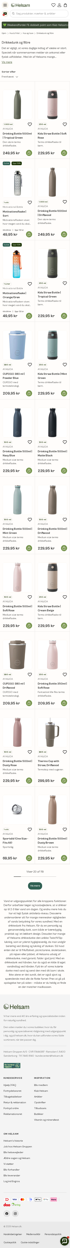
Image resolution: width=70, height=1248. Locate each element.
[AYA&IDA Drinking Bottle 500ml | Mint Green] (17, 500)
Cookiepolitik (10, 1242)
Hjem (4, 33)
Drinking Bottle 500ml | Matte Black (52, 453)
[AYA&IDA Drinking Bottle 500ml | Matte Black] (52, 422)
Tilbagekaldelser (13, 1096)
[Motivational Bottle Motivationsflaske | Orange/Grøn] (17, 264)
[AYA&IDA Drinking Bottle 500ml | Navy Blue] (17, 422)
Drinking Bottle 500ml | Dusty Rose (17, 763)
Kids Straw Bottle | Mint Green (52, 376)
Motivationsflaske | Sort (14, 213)
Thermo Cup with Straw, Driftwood (48, 763)
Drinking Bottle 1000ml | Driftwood (52, 213)
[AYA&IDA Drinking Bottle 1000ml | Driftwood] (52, 182)
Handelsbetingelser (13, 1234)
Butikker (38, 1114)
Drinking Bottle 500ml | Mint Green (17, 531)
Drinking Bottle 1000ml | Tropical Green (17, 135)
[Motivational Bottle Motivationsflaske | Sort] (17, 183)
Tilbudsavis (40, 1108)
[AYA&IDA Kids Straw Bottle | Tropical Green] (52, 263)
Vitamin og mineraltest (46, 1119)
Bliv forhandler (12, 1169)
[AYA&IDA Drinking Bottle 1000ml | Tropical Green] (17, 105)
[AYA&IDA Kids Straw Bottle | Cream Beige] (52, 577)
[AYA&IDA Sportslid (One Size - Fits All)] (17, 810)
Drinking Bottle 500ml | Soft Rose (17, 608)
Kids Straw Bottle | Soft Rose (52, 135)
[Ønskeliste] (53, 5)
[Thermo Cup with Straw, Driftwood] (52, 732)
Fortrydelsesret (12, 1090)
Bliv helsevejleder (13, 1152)
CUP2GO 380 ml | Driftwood (14, 685)
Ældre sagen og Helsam (17, 1158)
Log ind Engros (12, 1181)
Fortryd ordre (11, 1108)
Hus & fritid (15, 33)
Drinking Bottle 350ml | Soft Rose (52, 685)
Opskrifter (40, 1102)
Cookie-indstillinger (30, 1242)
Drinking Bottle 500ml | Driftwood (52, 531)
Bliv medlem (41, 1085)
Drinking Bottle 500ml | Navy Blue (17, 453)
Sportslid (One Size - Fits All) (15, 840)
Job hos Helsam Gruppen (18, 1146)
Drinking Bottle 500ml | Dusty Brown (52, 840)
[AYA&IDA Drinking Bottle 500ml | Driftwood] (52, 500)
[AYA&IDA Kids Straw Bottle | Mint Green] (52, 345)
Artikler (38, 1096)
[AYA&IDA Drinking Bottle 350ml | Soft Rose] (52, 655)
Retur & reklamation (15, 1102)
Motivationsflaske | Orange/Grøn (14, 295)
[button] (65, 5)
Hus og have (28, 33)
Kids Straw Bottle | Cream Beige (49, 608)
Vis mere (7, 62)
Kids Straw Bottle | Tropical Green (49, 294)
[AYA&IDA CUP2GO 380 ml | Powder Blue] (17, 345)
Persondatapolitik (53, 1234)
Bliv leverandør (12, 1175)
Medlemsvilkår (33, 1234)
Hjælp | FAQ (10, 1085)
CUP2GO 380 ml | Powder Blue (14, 376)
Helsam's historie (13, 1140)
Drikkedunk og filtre (45, 33)
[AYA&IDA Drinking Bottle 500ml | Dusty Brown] (52, 810)
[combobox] (39, 13)
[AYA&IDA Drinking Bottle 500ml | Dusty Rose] (17, 732)
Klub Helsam (41, 1090)
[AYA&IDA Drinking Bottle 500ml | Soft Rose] (17, 577)
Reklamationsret (13, 1114)
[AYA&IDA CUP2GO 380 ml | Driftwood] (17, 655)
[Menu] (5, 5)
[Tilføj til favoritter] (29, 124)
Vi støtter (9, 1164)
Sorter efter (9, 71)
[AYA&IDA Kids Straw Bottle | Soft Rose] (52, 105)
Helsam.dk (17, 1226)
